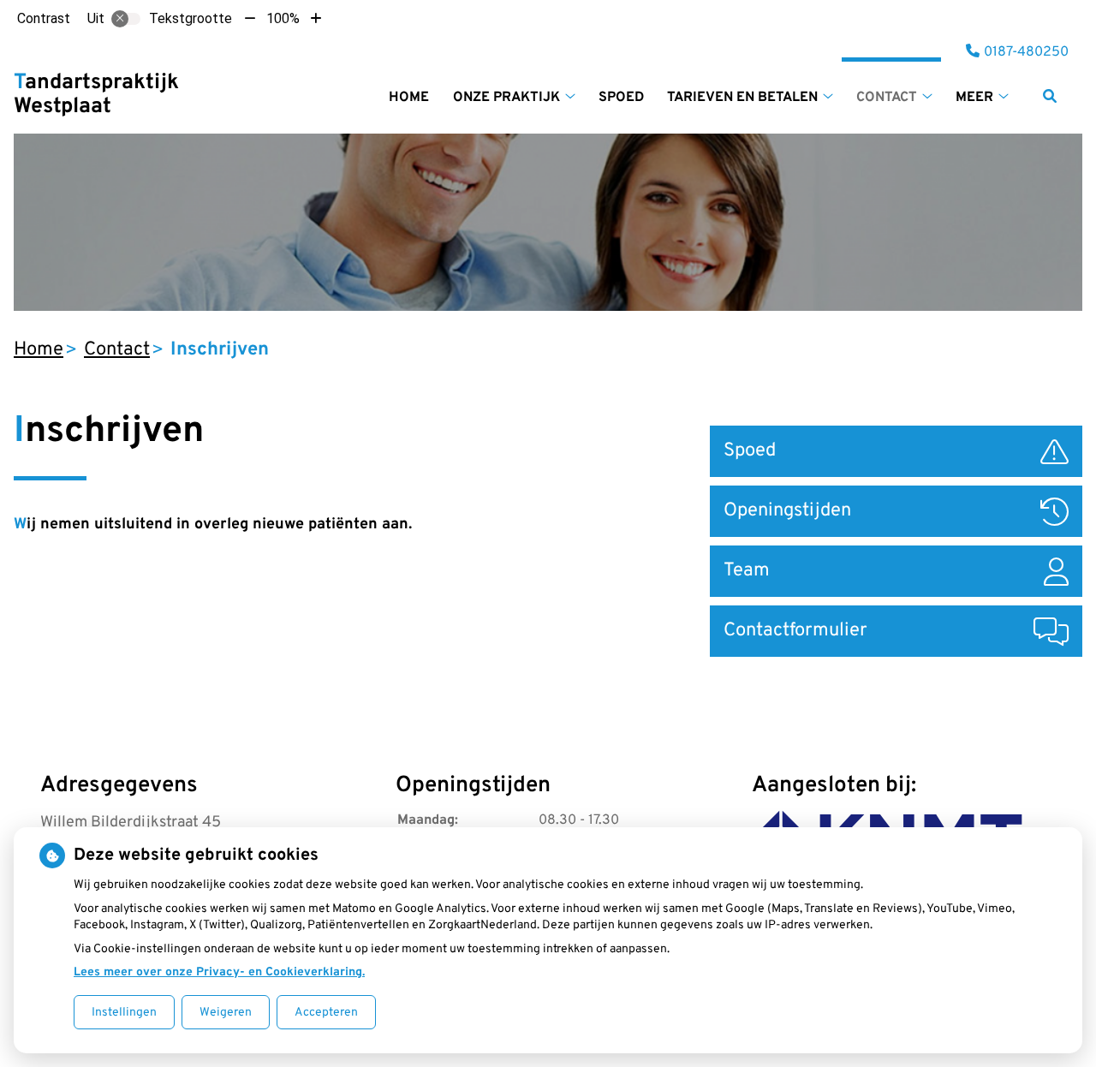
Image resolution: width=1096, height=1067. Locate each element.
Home (409, 97)
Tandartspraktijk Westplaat (96, 95)
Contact (886, 97)
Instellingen (124, 1012)
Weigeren (226, 1012)
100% (283, 18)
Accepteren (326, 1012)
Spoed (621, 97)
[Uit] (125, 19)
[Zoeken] (1050, 96)
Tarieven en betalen (742, 97)
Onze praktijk (506, 97)
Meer (974, 97)
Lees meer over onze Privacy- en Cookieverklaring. (219, 972)
